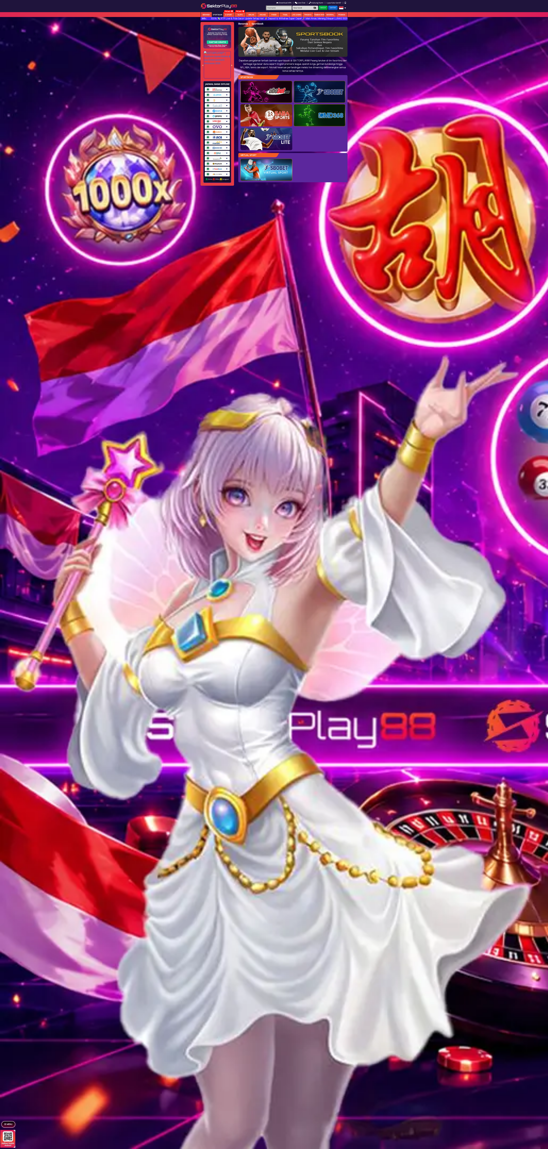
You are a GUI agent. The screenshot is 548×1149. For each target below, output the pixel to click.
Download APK (285, 2)
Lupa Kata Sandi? (334, 2)
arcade (263, 15)
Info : (204, 18)
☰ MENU (8, 1124)
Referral (330, 15)
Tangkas (308, 15)
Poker (273, 15)
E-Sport (228, 15)
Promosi (341, 15)
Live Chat (301, 2)
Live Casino (296, 15)
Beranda (206, 15)
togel (285, 15)
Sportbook (217, 15)
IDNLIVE (251, 15)
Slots (240, 15)
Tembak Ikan (319, 15)
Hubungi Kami (317, 2)
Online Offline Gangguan (218, 179)
